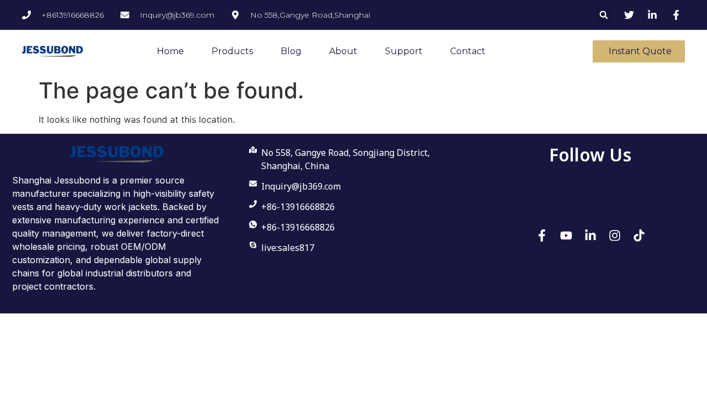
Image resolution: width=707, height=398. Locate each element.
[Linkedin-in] (590, 235)
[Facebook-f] (542, 235)
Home (170, 51)
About (343, 51)
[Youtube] (566, 235)
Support (404, 51)
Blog (291, 51)
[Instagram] (615, 235)
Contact (468, 51)
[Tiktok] (639, 235)
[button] (603, 15)
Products (232, 51)
